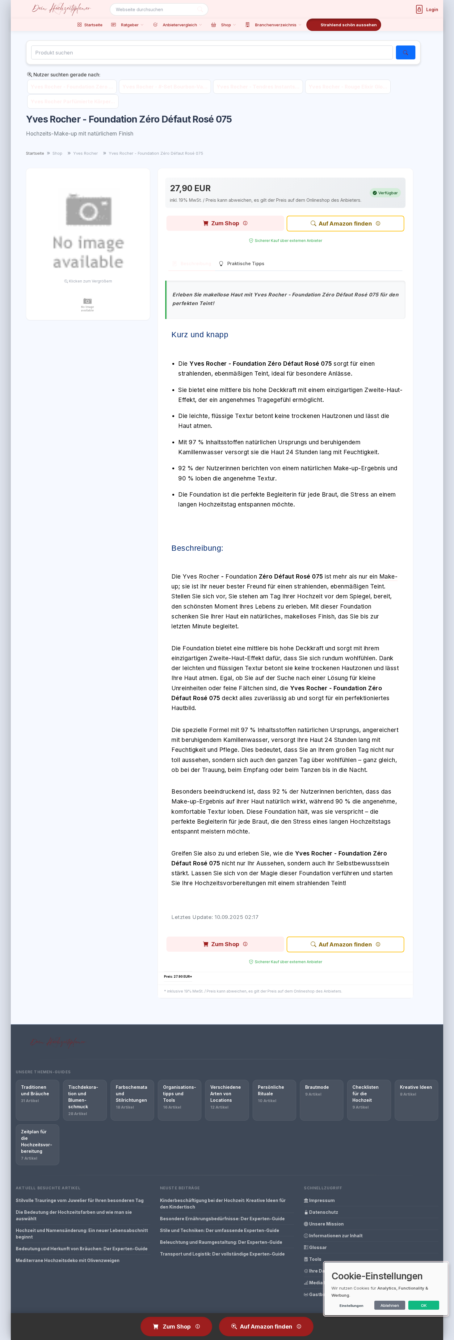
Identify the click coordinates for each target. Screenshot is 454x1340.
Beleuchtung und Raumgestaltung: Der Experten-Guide (221, 1242)
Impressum (321, 1200)
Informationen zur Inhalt (335, 1235)
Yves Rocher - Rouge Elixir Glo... (348, 87)
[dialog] (386, 1288)
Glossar (317, 1247)
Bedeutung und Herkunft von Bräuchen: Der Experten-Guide (82, 1248)
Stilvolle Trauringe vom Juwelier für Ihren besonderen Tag (80, 1200)
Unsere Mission (326, 1223)
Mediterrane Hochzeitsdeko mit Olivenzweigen (68, 1260)
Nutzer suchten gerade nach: (66, 74)
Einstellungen (351, 1305)
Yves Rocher (201, 576)
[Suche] (200, 9)
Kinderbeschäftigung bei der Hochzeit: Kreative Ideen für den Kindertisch (223, 1203)
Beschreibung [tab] (196, 263)
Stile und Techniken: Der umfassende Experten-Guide (219, 1230)
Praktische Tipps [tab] (245, 263)
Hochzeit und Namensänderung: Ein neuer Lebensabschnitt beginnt (82, 1233)
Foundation (241, 576)
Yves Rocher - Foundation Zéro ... (72, 87)
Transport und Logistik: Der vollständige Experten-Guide (222, 1253)
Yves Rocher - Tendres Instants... (258, 87)
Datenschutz (323, 1212)
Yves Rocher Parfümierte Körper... (73, 101)
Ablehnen (389, 1305)
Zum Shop (225, 223)
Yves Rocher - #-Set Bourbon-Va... (165, 87)
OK (424, 1305)
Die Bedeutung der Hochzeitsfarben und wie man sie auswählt (74, 1215)
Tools (315, 1259)
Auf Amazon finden (345, 223)
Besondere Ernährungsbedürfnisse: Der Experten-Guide (222, 1218)
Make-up (184, 801)
